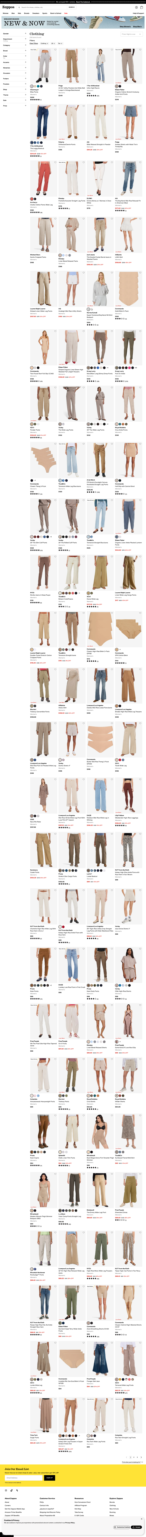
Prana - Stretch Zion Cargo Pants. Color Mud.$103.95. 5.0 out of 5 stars (72, 858)
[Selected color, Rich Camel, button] (116, 706)
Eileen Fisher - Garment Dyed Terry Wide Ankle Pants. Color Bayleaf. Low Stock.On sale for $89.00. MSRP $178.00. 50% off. (72, 1311)
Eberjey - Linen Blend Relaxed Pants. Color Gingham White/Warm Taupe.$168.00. (72, 242)
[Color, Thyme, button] (69, 1210)
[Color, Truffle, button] (132, 1379)
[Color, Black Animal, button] (132, 367)
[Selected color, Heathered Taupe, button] (31, 759)
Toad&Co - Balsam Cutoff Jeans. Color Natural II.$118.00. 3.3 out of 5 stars (72, 581)
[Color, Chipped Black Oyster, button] (101, 870)
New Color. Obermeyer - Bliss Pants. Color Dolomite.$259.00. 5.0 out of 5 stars (43, 74)
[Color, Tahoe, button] (63, 480)
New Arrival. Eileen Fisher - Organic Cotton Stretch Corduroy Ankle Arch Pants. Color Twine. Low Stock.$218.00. (128, 74)
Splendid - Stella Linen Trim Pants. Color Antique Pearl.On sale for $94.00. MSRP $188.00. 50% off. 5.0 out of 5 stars (72, 1141)
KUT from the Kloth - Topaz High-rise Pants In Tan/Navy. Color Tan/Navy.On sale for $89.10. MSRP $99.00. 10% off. (128, 1256)
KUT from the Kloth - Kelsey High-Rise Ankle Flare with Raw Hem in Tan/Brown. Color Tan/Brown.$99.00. (128, 858)
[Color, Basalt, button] (47, 985)
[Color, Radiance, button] (119, 1379)
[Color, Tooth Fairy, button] (104, 870)
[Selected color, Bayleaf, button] (60, 1323)
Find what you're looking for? (131, 1462)
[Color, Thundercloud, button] (76, 870)
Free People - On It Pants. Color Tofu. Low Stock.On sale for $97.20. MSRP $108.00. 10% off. (72, 1028)
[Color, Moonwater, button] (35, 142)
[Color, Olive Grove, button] (66, 1095)
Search (72, 7)
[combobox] (42, 7)
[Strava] (17, 1490)
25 (52, 43)
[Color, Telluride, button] (66, 480)
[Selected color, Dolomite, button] (31, 86)
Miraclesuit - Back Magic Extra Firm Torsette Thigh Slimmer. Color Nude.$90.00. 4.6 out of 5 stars (100, 1141)
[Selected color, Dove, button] (88, 309)
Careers (8, 1505)
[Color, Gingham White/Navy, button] (69, 255)
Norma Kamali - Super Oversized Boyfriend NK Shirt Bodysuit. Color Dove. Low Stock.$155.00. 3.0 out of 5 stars (100, 298)
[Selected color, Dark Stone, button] (31, 1095)
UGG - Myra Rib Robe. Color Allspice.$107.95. (43, 803)
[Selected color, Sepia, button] (31, 424)
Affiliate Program (81, 1505)
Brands (112, 1502)
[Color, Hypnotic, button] (123, 759)
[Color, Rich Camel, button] (72, 1435)
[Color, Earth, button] (63, 593)
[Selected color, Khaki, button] (60, 649)
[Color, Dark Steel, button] (35, 706)
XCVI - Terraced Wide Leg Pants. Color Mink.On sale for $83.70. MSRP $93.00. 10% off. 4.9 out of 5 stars (128, 1367)
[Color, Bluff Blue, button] (66, 870)
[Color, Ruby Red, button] (63, 926)
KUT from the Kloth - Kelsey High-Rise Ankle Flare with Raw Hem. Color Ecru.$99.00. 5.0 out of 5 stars (72, 916)
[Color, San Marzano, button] (119, 759)
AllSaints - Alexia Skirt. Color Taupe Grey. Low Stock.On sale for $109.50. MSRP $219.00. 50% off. (72, 692)
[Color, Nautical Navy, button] (63, 1210)
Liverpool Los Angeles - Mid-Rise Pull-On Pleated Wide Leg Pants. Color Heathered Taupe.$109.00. (43, 747)
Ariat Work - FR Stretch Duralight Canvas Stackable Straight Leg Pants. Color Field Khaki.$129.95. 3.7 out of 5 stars (100, 468)
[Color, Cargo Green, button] (94, 985)
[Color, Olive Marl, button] (91, 424)
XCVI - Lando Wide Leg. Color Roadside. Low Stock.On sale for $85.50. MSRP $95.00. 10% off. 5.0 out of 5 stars (43, 1367)
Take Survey (79, 1512)
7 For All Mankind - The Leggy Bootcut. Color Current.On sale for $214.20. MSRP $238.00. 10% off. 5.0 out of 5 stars (43, 130)
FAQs (42, 1502)
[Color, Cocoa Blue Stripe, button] (63, 759)
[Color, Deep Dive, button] (63, 1323)
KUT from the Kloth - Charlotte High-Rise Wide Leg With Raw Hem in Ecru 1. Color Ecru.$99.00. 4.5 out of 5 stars (43, 916)
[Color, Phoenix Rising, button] (94, 870)
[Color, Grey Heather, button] (38, 816)
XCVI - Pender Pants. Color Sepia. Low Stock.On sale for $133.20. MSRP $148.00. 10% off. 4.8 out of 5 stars (43, 412)
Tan (59, 43)
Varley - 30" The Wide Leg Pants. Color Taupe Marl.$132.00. (100, 412)
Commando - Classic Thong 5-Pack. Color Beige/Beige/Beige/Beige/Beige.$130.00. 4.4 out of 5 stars (43, 468)
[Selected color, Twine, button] (116, 86)
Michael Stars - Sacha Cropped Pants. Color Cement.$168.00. (43, 242)
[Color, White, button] (66, 255)
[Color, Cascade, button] (38, 86)
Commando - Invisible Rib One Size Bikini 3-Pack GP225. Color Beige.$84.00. (72, 1367)
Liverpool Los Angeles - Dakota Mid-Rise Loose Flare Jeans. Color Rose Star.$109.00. (100, 692)
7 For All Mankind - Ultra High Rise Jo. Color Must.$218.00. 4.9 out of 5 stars (100, 74)
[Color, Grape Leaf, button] (41, 985)
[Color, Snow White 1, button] (91, 309)
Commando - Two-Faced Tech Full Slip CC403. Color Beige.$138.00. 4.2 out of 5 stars (43, 355)
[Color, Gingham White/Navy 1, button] (94, 1041)
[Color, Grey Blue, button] (38, 985)
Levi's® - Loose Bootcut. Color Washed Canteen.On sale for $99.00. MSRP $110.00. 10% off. (100, 858)
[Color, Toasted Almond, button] (72, 1210)
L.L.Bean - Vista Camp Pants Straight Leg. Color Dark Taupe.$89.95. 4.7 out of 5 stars (72, 1199)
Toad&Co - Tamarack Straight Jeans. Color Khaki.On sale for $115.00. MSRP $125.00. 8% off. (72, 637)
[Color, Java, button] (69, 1435)
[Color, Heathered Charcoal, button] (63, 1435)
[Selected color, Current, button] (31, 142)
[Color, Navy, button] (47, 536)
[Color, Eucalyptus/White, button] (63, 1152)
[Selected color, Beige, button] (31, 367)
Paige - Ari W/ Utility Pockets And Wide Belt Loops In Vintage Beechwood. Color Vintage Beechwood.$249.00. (72, 74)
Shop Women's (125, 26)
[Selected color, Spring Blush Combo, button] (116, 1041)
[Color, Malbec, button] (66, 649)
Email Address (12, 1478)
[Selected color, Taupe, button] (88, 367)
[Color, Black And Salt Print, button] (123, 1152)
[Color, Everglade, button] (126, 424)
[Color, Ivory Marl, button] (63, 424)
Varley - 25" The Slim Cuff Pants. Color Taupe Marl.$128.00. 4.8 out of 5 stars (43, 524)
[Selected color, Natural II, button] (60, 593)
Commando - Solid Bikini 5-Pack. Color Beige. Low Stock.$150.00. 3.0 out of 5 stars (128, 298)
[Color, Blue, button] (98, 367)
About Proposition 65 (47, 1515)
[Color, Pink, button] (129, 367)
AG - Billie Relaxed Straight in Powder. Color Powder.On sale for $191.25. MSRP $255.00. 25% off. (100, 130)
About (7, 1502)
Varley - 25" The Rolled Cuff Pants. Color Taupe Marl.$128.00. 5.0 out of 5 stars (72, 524)
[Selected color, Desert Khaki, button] (31, 706)
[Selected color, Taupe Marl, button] (60, 424)
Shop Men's (137, 26)
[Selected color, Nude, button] (88, 1152)
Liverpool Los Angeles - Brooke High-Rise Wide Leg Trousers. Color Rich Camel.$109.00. (128, 692)
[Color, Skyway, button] (69, 649)
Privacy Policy (70, 1523)
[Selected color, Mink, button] (116, 1379)
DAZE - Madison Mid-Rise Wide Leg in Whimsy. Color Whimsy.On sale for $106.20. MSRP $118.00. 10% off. (100, 803)
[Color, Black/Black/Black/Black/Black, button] (31, 480)
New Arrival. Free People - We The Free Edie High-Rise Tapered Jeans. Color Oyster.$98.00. (43, 1028)
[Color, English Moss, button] (35, 424)
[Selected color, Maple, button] (60, 1435)
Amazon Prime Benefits (13, 1512)
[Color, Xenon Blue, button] (123, 985)
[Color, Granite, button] (66, 1210)
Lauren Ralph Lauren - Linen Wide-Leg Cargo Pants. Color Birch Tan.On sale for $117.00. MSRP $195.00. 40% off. (128, 581)
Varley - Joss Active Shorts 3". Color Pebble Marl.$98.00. (128, 916)
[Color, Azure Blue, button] (119, 985)
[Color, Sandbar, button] (69, 870)
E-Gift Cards (79, 1515)
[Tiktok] (11, 1490)
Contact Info (44, 1505)
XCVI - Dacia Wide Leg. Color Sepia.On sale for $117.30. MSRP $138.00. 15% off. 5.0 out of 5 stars (100, 581)
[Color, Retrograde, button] (129, 1379)
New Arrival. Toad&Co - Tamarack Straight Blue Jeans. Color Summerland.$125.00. (100, 524)
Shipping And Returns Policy (50, 1512)
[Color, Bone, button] (35, 86)
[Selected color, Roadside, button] (116, 759)
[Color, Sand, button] (101, 367)
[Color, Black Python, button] (126, 367)
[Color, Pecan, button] (123, 424)
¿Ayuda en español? (47, 1509)
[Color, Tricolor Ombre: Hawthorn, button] (126, 1379)
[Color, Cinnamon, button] (35, 536)
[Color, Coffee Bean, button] (98, 424)
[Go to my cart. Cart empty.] (142, 7)
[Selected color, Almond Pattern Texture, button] (116, 1152)
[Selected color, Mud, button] (60, 870)
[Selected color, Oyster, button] (116, 424)
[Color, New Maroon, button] (38, 536)
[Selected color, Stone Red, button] (31, 199)
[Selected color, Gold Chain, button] (116, 367)
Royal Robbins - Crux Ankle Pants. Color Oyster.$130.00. (128, 412)
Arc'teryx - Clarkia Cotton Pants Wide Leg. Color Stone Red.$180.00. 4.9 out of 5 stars (43, 187)
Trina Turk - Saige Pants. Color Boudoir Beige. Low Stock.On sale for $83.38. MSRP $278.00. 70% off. (43, 1425)
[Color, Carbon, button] (72, 649)
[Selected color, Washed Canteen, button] (88, 870)
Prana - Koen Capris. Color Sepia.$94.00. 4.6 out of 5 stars (43, 1141)
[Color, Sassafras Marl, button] (76, 536)
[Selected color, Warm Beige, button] (31, 1210)
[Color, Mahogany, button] (119, 1095)
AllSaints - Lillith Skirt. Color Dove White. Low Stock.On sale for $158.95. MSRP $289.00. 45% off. (128, 242)
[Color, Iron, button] (91, 1435)
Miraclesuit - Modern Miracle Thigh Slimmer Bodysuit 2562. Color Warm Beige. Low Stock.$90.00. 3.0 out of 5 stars (43, 1199)
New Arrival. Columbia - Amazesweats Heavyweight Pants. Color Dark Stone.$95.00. (43, 1083)
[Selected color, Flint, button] (116, 536)
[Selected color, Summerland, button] (60, 480)
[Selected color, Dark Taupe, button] (60, 1210)
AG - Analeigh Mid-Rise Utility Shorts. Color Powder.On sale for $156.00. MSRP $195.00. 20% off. (72, 298)
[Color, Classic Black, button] (76, 1210)
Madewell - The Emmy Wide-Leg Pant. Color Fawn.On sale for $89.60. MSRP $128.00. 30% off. (100, 1199)
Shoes (112, 1515)
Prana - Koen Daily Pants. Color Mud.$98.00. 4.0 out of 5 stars (100, 973)
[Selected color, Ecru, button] (60, 926)
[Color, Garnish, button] (35, 1379)
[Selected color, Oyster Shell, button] (31, 1269)
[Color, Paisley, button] (119, 367)
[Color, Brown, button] (91, 367)
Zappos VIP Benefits (12, 1515)
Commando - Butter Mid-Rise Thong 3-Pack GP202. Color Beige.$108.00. (100, 747)
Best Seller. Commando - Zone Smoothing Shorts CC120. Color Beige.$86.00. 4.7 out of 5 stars (100, 1311)
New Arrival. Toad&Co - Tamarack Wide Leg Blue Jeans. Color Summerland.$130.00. (72, 468)
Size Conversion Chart (83, 1502)
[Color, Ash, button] (66, 593)
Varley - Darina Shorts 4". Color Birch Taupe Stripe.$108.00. (72, 747)
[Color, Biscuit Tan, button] (66, 1435)
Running (113, 1512)
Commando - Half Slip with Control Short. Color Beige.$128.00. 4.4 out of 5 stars (128, 468)
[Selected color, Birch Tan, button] (31, 649)
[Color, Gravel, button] (35, 985)
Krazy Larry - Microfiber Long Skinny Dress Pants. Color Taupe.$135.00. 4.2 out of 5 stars (100, 355)
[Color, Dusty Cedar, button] (72, 593)
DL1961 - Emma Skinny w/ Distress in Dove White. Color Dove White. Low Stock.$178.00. (100, 187)
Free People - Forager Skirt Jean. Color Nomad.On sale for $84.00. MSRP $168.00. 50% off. (100, 1367)
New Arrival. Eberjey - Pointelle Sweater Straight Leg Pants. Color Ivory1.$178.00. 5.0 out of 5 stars (72, 187)
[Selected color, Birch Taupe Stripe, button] (60, 759)
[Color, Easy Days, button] (91, 870)
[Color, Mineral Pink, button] (35, 1095)
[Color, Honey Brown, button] (69, 593)
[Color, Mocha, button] (72, 870)
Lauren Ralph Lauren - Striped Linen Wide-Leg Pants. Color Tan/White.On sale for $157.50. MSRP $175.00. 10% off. (43, 298)
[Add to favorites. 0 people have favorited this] (55, 49)
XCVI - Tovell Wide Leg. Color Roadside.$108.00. (128, 747)
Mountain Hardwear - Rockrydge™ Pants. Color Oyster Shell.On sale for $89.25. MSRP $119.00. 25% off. (43, 1256)
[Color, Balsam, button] (119, 424)
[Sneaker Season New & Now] (73, 22)
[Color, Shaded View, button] (98, 870)
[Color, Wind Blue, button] (72, 536)
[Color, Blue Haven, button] (38, 142)
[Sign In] (136, 7)
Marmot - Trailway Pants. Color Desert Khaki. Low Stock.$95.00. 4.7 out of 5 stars (72, 1083)
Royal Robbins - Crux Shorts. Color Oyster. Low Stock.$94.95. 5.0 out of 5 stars (100, 1083)
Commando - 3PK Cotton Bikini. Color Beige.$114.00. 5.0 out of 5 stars (128, 637)
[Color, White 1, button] (98, 1041)
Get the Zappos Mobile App (15, 1509)
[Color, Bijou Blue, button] (44, 536)
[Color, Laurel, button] (63, 649)
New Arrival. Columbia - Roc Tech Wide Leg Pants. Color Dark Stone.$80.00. (100, 1425)
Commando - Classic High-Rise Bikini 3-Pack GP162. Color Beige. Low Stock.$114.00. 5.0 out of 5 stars (100, 637)
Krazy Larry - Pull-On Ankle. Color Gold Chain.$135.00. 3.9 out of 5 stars (128, 355)
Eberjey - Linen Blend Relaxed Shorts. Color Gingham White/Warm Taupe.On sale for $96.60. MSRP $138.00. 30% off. (100, 1028)
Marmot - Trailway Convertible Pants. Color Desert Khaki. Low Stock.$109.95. (43, 692)
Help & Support (138, 13)
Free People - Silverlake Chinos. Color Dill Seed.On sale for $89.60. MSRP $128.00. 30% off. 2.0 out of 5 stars (128, 1199)
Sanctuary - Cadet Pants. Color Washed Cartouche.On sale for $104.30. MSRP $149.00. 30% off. (43, 858)
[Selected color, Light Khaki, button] (116, 1095)
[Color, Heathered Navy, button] (35, 759)
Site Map (78, 1509)
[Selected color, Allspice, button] (31, 816)
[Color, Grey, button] (94, 367)
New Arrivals (114, 1509)
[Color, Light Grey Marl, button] (94, 424)
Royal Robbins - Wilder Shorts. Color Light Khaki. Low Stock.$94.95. (128, 1083)
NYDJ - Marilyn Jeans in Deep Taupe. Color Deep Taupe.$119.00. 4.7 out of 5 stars (43, 581)
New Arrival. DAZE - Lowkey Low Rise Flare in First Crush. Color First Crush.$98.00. (72, 973)
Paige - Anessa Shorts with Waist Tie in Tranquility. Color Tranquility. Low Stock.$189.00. (128, 130)
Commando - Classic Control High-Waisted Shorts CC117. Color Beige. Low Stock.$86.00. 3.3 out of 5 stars (128, 1311)
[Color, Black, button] (41, 86)
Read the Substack (83, 2)
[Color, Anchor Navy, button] (123, 1379)
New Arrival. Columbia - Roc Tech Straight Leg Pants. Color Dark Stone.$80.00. (128, 1425)
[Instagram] (6, 1490)
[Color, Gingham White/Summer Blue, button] (63, 255)
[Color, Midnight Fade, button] (41, 142)
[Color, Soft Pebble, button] (41, 1379)
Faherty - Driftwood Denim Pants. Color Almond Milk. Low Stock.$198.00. (72, 130)
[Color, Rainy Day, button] (38, 1095)
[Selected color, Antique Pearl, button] (60, 1152)
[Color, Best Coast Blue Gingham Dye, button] (35, 1269)
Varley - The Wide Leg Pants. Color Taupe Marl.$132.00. (72, 412)
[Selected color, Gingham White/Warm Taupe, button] (60, 255)
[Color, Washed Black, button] (76, 593)
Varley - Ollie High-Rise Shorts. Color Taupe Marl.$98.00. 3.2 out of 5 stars (128, 973)
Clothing (43, 43)
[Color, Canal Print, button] (119, 1152)
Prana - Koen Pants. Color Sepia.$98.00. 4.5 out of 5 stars (43, 973)
